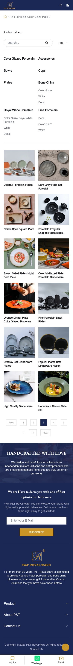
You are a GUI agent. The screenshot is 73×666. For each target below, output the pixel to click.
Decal (41, 102)
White (41, 96)
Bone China (46, 82)
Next (45, 432)
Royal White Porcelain (18, 110)
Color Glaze (34, 16)
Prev (11, 422)
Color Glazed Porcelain (19, 58)
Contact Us (36, 649)
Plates (8, 82)
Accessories (46, 58)
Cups (41, 70)
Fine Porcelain (18, 16)
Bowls (8, 70)
